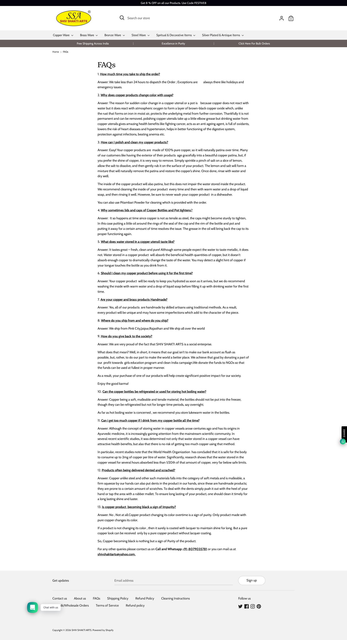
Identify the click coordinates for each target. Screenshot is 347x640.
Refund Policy (144, 598)
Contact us (59, 598)
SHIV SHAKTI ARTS (81, 630)
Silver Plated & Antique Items (221, 35)
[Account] (281, 17)
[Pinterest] (259, 606)
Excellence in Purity (173, 43)
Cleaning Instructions (175, 598)
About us (80, 598)
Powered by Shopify (103, 630)
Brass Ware (87, 35)
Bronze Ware (113, 35)
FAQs (96, 598)
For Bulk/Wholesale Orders (70, 605)
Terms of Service (107, 605)
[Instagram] (252, 606)
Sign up (252, 580)
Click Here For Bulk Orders (254, 43)
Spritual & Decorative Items (174, 35)
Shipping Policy (117, 598)
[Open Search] (122, 17)
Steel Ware (139, 35)
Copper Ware (61, 35)
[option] (92, 43)
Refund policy (135, 605)
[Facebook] (246, 606)
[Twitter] (240, 606)
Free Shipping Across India (93, 43)
